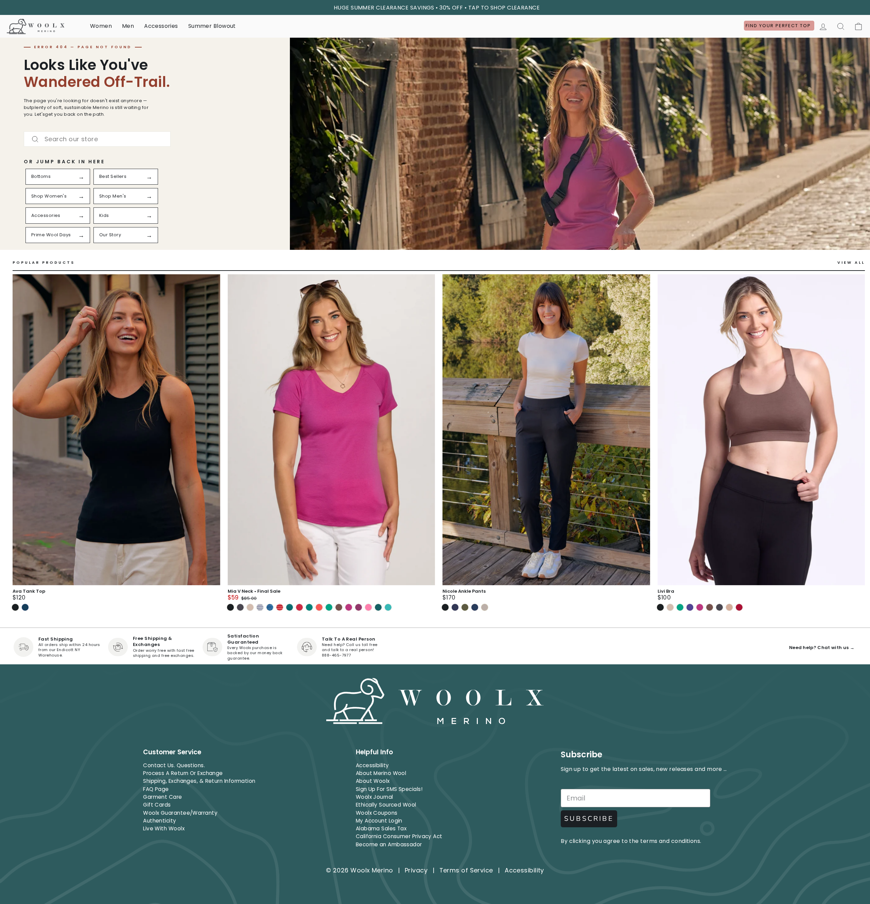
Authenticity (159, 820)
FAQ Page (156, 789)
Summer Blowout (212, 26)
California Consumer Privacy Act (399, 836)
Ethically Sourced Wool (386, 804)
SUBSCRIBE (589, 818)
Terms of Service (466, 870)
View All (851, 262)
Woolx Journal (374, 796)
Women (101, 26)
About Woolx (373, 781)
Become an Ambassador (389, 844)
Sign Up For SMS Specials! (389, 789)
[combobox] (97, 139)
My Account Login (379, 820)
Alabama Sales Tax (381, 828)
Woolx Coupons (377, 812)
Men (128, 26)
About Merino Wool (381, 773)
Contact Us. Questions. (174, 765)
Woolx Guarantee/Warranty (180, 812)
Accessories (161, 26)
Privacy (416, 870)
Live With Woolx (164, 828)
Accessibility (372, 765)
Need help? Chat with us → (821, 647)
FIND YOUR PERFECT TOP (779, 25)
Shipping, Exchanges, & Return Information (199, 781)
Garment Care (162, 796)
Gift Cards (157, 804)
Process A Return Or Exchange (183, 773)
